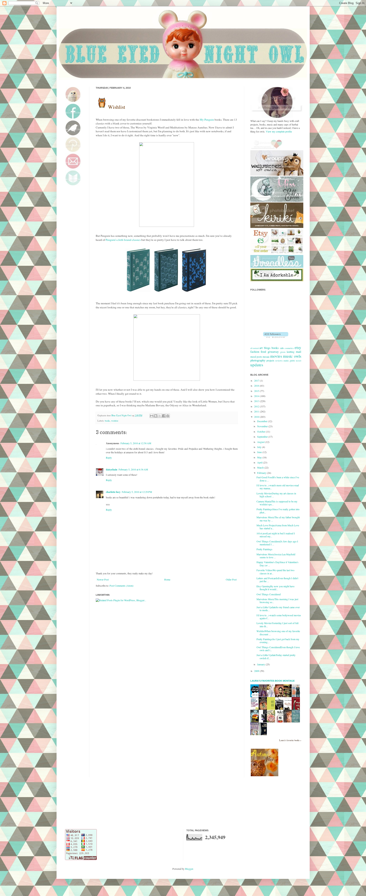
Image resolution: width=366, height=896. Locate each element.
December (262, 421)
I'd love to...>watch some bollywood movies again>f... (278, 616)
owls (297, 356)
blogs (267, 348)
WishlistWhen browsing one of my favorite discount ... (278, 632)
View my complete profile (279, 131)
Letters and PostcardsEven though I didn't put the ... (277, 579)
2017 (257, 380)
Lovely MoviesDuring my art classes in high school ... (276, 495)
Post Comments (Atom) (121, 585)
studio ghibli (289, 360)
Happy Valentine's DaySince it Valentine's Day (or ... (277, 563)
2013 (257, 401)
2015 (257, 391)
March (260, 467)
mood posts (256, 356)
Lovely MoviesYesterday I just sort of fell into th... (277, 624)
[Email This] (152, 416)
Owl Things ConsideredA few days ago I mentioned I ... (277, 543)
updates (256, 364)
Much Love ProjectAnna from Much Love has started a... (277, 527)
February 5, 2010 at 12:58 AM (136, 443)
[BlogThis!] (156, 416)
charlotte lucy (113, 492)
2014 (257, 396)
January (261, 664)
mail (298, 352)
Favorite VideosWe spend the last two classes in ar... (275, 571)
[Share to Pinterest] (168, 416)
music (288, 356)
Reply (109, 457)
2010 (257, 416)
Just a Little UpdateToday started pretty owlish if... (275, 656)
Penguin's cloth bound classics (123, 240)
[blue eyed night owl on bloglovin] (275, 336)
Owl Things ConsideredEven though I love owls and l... (278, 648)
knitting (290, 351)
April (260, 462)
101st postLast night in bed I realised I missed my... (275, 535)
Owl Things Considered (268, 594)
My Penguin (207, 119)
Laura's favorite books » (290, 740)
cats (282, 348)
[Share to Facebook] (164, 416)
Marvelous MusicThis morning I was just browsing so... (277, 600)
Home (167, 579)
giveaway (273, 352)
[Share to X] (160, 416)
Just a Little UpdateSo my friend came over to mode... (278, 608)
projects (270, 360)
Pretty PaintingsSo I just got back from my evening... (277, 640)
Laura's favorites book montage (272, 681)
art (261, 348)
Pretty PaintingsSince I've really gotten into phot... (277, 510)
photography (257, 360)
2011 (257, 411)
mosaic (266, 356)
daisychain (111, 469)
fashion (254, 352)
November (262, 426)
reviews (279, 360)
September (262, 436)
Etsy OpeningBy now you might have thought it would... (275, 587)
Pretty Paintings (264, 549)
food (263, 352)
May (259, 457)
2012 (257, 406)
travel (298, 360)
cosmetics (289, 348)
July (259, 447)
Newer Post (103, 579)
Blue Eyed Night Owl (121, 415)
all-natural (254, 348)
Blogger (189, 868)
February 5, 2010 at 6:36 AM (133, 469)
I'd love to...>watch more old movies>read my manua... (277, 487)
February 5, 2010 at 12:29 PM (137, 491)
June (259, 452)
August (261, 442)
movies (276, 356)
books (107, 420)
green (282, 351)
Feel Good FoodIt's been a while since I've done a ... (277, 479)
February (262, 472)
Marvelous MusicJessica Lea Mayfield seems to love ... (275, 556)
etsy (298, 347)
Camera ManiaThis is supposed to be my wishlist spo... (276, 503)
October (261, 431)
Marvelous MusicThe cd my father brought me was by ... (278, 519)
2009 (257, 671)
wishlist (114, 420)
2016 (257, 385)
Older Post (231, 579)
